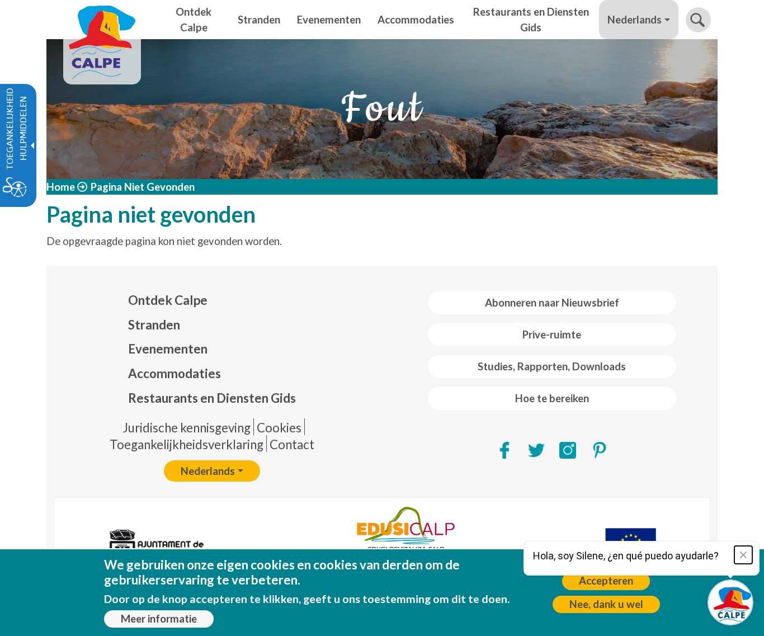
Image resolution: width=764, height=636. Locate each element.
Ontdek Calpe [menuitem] (193, 20)
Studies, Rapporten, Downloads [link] (552, 366)
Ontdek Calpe (167, 300)
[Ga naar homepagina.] (102, 19)
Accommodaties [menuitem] (416, 19)
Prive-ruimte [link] (551, 334)
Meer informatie (159, 619)
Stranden (154, 324)
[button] (698, 19)
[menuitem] (212, 300)
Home (60, 187)
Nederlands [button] (634, 19)
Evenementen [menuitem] (329, 19)
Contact (292, 444)
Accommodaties (174, 373)
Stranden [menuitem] (259, 19)
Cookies (279, 427)
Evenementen (167, 348)
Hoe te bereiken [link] (552, 398)
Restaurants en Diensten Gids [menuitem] (531, 20)
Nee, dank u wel (606, 604)
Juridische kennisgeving (186, 427)
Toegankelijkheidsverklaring (186, 444)
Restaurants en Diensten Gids (212, 398)
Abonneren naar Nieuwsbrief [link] (552, 302)
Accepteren (606, 580)
